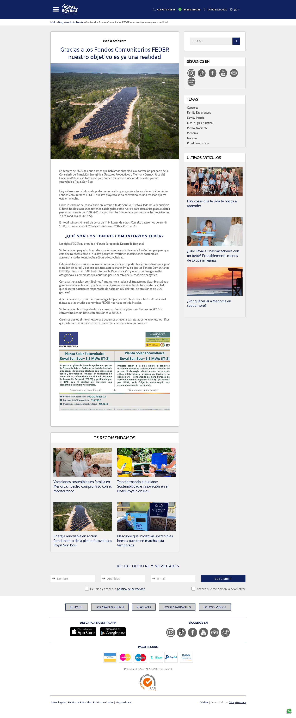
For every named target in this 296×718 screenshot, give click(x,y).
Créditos (204, 702)
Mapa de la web (124, 702)
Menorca (192, 133)
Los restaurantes (177, 607)
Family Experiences (199, 112)
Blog (60, 22)
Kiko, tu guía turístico (200, 123)
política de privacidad (131, 588)
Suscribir (223, 578)
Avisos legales (58, 702)
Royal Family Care (198, 143)
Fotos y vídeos (215, 607)
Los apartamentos (110, 607)
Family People (196, 117)
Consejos (192, 107)
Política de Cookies (103, 702)
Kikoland (144, 607)
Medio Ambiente (74, 22)
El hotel (76, 607)
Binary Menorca (237, 702)
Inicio (53, 22)
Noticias (192, 138)
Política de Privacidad (80, 702)
